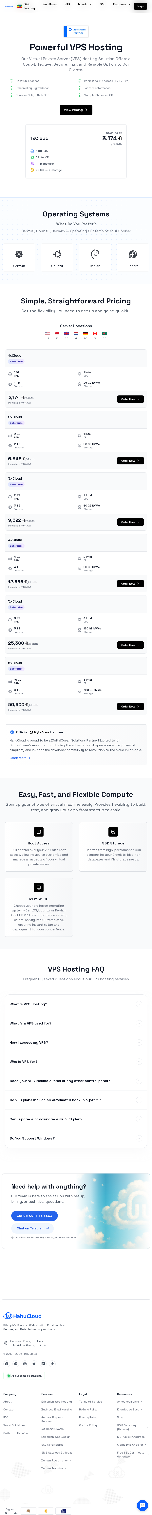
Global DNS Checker (130, 1444)
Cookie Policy (88, 1425)
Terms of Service (90, 1401)
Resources (120, 4)
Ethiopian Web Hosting (56, 1401)
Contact (8, 1409)
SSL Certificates (52, 1444)
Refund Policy (88, 1409)
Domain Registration (54, 1460)
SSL (102, 4)
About (7, 1401)
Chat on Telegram (30, 1228)
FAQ (5, 1417)
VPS (67, 4)
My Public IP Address (131, 1437)
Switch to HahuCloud (17, 1433)
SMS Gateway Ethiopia (56, 1452)
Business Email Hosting (56, 1409)
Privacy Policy (88, 1417)
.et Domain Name (52, 1429)
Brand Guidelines (14, 1425)
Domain (82, 4)
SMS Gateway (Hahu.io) (126, 1427)
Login (140, 6)
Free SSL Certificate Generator (130, 1454)
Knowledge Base (128, 1409)
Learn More (18, 758)
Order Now (128, 399)
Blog (120, 1417)
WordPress (50, 4)
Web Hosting (30, 6)
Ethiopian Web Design (55, 1437)
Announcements (128, 1401)
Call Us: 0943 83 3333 (34, 1216)
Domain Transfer (52, 1468)
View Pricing (73, 110)
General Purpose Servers (52, 1419)
